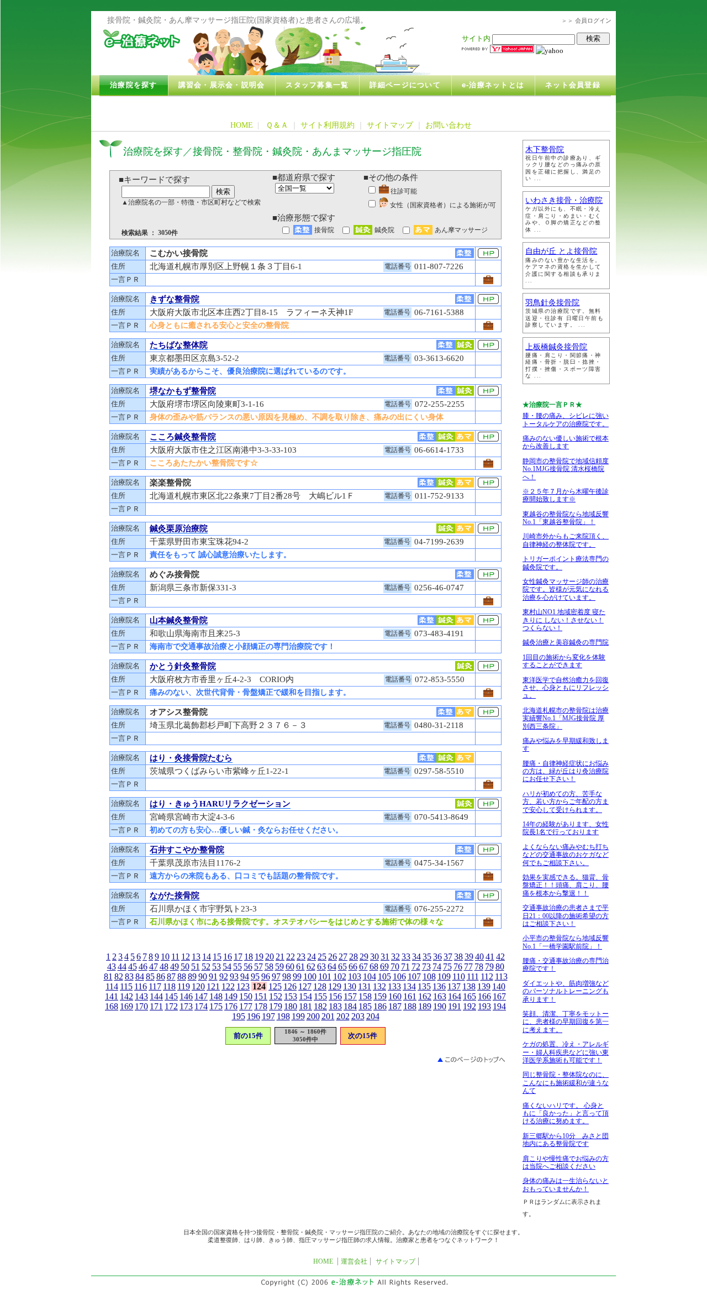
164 (454, 996)
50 (185, 966)
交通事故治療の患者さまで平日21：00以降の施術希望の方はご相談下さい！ (566, 916)
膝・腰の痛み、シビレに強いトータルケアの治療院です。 (566, 419)
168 (111, 1006)
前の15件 (248, 1035)
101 (324, 976)
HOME (241, 125)
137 (454, 986)
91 (213, 976)
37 (448, 956)
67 (363, 966)
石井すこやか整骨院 (187, 849)
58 (269, 966)
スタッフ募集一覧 (317, 85)
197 (268, 1016)
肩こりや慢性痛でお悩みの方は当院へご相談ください (566, 1162)
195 (238, 1016)
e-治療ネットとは (493, 85)
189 (424, 1006)
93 (234, 976)
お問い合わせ (448, 125)
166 (484, 996)
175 (216, 1006)
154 (305, 996)
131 (364, 986)
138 (469, 986)
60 (290, 966)
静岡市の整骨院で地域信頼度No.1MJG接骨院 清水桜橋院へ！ (566, 469)
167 (499, 996)
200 (313, 1016)
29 (364, 956)
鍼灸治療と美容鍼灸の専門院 (566, 642)
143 (141, 996)
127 (305, 986)
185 (365, 1006)
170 (141, 1006)
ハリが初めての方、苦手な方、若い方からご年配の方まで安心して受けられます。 (566, 802)
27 (343, 956)
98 (286, 976)
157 (350, 996)
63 (321, 966)
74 (436, 966)
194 (499, 1006)
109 (444, 976)
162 (424, 996)
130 (349, 986)
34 (416, 956)
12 (185, 956)
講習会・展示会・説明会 (221, 85)
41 (490, 956)
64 (332, 966)
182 (320, 1006)
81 (108, 976)
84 (139, 976)
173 (186, 1006)
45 (132, 966)
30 (374, 956)
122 (228, 986)
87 (171, 976)
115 (126, 986)
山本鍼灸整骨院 (179, 620)
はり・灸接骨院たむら (191, 757)
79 (489, 966)
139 (483, 986)
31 (385, 956)
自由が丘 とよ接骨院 (561, 251)
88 (181, 976)
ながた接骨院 (174, 895)
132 (379, 986)
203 (358, 1016)
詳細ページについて (405, 85)
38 (458, 956)
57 (258, 966)
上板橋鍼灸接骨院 (556, 347)
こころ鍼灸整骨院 (183, 436)
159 (380, 996)
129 (334, 986)
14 (206, 956)
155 (320, 996)
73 (426, 966)
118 (169, 986)
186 (380, 1006)
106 (399, 976)
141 (111, 996)
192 (469, 1006)
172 (171, 1006)
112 (487, 976)
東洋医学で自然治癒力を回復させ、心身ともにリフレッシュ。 (566, 688)
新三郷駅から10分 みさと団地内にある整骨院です (566, 1140)
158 (365, 996)
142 (126, 996)
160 (395, 996)
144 (156, 996)
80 (499, 966)
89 (192, 976)
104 (369, 976)
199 (298, 1016)
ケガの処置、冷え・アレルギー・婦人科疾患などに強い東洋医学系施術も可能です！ (566, 1052)
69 (384, 966)
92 (223, 976)
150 (245, 996)
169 (126, 1006)
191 (454, 1006)
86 (160, 976)
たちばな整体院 (179, 345)
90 (202, 976)
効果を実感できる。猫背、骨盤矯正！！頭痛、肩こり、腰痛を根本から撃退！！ (566, 885)
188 (409, 1006)
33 (406, 956)
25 (322, 956)
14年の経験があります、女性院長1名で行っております (566, 828)
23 (301, 956)
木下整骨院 (544, 149)
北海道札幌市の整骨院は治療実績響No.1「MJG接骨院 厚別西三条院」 (566, 718)
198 (283, 1016)
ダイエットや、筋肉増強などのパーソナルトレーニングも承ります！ (566, 991)
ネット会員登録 (572, 85)
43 (111, 966)
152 (275, 996)
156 (335, 996)
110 (458, 976)
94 (244, 976)
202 (343, 1016)
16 (227, 956)
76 (457, 966)
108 (429, 976)
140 (498, 986)
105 (384, 976)
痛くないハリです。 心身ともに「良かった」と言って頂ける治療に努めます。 (566, 1113)
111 (473, 976)
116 (140, 986)
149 (231, 996)
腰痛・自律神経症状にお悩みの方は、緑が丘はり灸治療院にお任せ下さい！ (566, 771)
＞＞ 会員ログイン (586, 20)
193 (484, 1006)
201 (328, 1016)
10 (165, 956)
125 (275, 986)
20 (269, 956)
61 (300, 966)
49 (174, 966)
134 (409, 986)
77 (468, 966)
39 (469, 956)
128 (319, 986)
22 (290, 956)
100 (309, 976)
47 (153, 966)
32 (395, 956)
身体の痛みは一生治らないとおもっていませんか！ (566, 1184)
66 (353, 966)
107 (414, 976)
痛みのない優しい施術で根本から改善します (566, 442)
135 (424, 986)
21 (280, 956)
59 (279, 966)
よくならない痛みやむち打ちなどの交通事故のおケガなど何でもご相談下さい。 (566, 855)
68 (374, 966)
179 (275, 1006)
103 (354, 976)
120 (198, 986)
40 (479, 956)
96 (265, 976)
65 (342, 966)
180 (290, 1006)
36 (437, 956)
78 (478, 966)
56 (248, 966)
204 (372, 1016)
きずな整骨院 (174, 299)
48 (164, 966)
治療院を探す (133, 85)
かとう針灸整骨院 (183, 666)
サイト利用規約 (327, 125)
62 (311, 966)
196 (253, 1016)
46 (143, 966)
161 (409, 996)
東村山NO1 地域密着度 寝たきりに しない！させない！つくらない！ (564, 620)
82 (118, 976)
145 (171, 996)
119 (183, 986)
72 (415, 966)
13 (196, 956)
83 (129, 976)
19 (259, 956)
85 (150, 976)
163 (439, 996)
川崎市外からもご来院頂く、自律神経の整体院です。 (566, 540)
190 (439, 1006)
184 (350, 1006)
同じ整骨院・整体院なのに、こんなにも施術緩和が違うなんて (566, 1082)
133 (394, 986)
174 (201, 1006)
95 (255, 976)
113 (501, 976)
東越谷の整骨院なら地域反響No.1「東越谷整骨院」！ (566, 518)
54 (227, 966)
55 (237, 966)
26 (332, 956)
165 (469, 996)
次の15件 (362, 1035)
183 (335, 1006)
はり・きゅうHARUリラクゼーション (220, 803)
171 (156, 1006)
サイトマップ (390, 125)
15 (217, 956)
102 (339, 976)
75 (447, 966)
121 (213, 986)
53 (216, 966)
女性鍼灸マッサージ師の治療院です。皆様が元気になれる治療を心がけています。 (566, 589)
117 (155, 986)
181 (305, 1006)
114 (111, 986)
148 (216, 996)
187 (395, 1006)
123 (243, 986)
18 (248, 956)
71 (405, 966)
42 (500, 956)
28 (353, 956)
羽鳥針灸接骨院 (552, 302)
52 (206, 966)
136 (439, 986)
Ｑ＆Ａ (277, 125)
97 (276, 976)
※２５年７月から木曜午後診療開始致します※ (566, 495)
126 (290, 986)
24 (311, 956)
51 (195, 966)
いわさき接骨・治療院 (564, 200)
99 (297, 976)
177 (245, 1006)
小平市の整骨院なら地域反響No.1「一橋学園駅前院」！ (566, 942)
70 (395, 966)
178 (260, 1006)
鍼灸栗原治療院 (179, 528)
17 (238, 956)
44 (122, 966)
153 (290, 996)
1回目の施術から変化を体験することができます (564, 661)
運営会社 (354, 1261)
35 (427, 956)
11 (175, 956)
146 (186, 996)
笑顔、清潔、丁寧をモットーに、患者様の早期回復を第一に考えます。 (566, 1022)
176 (231, 1006)
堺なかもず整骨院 (183, 390)
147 (201, 996)
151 (260, 996)
